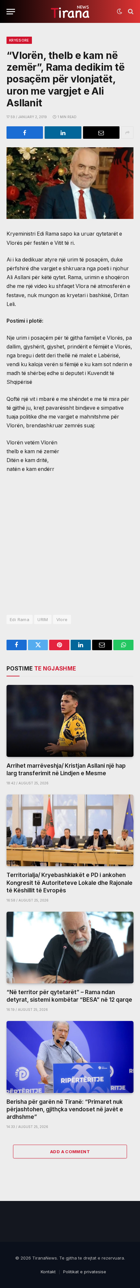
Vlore (62, 619)
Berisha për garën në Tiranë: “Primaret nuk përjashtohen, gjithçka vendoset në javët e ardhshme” (65, 1109)
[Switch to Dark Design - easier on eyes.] (119, 11)
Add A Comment (70, 1151)
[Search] (130, 11)
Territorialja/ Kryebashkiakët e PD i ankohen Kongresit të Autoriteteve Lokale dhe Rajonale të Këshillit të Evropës (70, 882)
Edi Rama (19, 619)
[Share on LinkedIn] (63, 132)
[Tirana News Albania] (70, 11)
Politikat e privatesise (84, 1271)
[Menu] (11, 11)
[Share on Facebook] (25, 132)
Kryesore (19, 40)
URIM (42, 619)
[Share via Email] (101, 132)
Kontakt (48, 1271)
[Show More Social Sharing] (127, 132)
